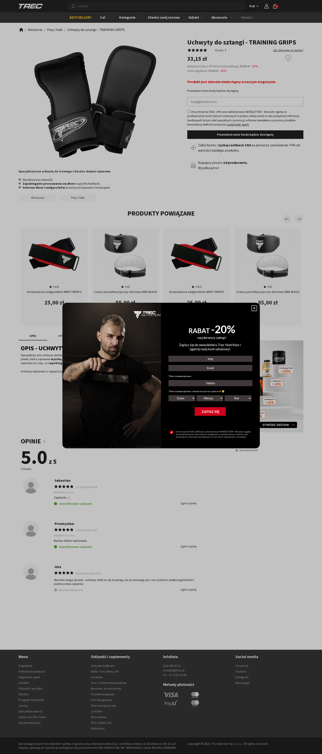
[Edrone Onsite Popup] (161, 377)
